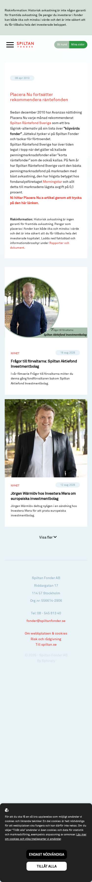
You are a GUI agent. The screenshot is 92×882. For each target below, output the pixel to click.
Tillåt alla (47, 866)
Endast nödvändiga (46, 854)
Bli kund (62, 44)
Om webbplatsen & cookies (46, 633)
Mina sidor (77, 44)
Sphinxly (48, 660)
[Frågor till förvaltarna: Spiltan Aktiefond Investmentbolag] (46, 331)
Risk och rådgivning (46, 639)
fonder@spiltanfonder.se (46, 621)
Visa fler (46, 537)
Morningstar (52, 182)
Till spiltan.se (46, 644)
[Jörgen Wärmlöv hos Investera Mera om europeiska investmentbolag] (46, 463)
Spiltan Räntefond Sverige (31, 123)
